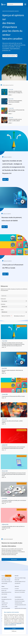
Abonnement (14, 559)
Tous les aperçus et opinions (9, 55)
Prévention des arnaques (19, 601)
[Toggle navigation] (25, 4)
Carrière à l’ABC (4, 606)
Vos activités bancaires (19, 599)
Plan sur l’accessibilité (6, 608)
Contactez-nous (5, 603)
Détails (9, 95)
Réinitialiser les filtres (18, 315)
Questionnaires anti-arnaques (20, 608)
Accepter (14, 628)
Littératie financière (18, 603)
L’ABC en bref (4, 604)
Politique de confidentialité (16, 623)
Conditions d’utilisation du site (10, 624)
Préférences (14, 631)
